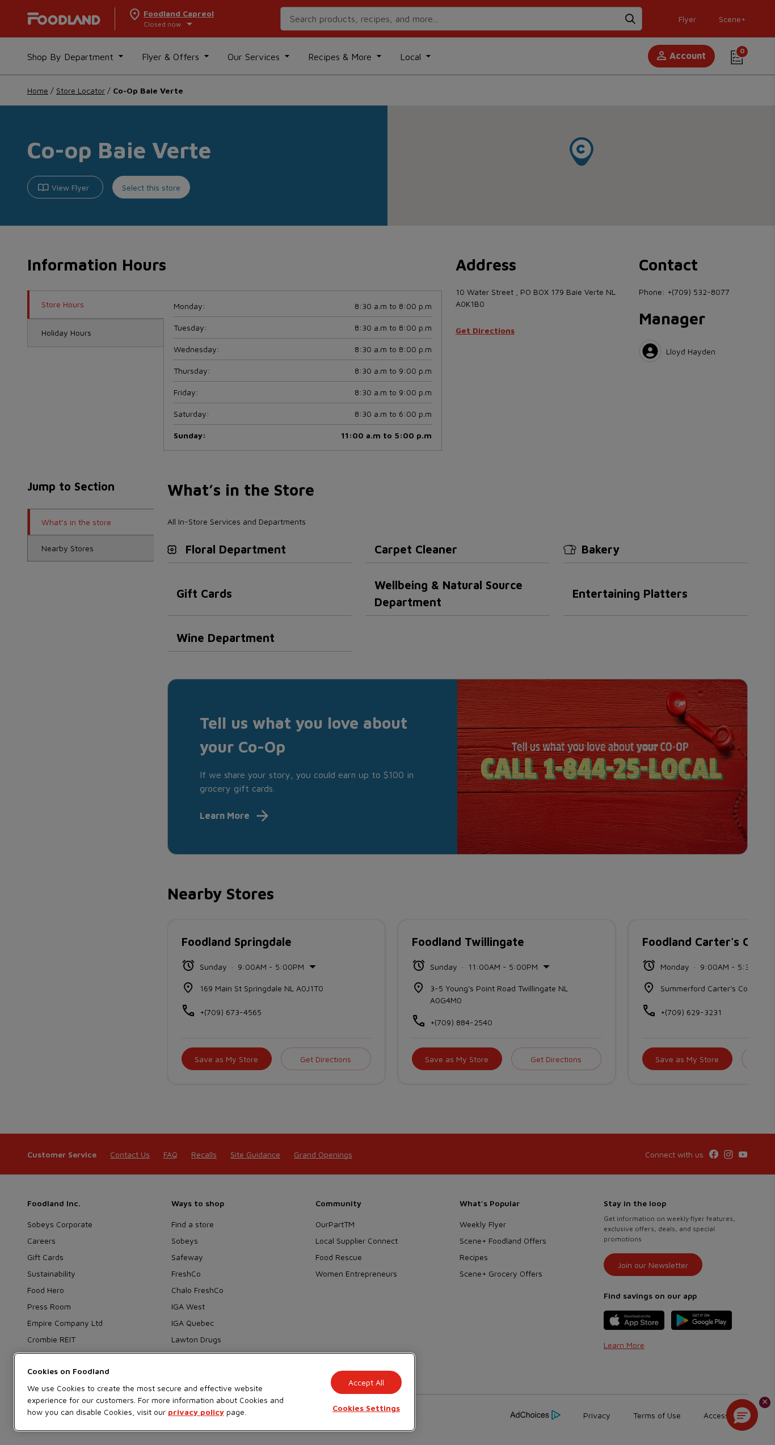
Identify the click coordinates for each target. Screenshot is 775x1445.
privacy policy (196, 1412)
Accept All (366, 1382)
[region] (214, 1392)
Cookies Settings (366, 1408)
